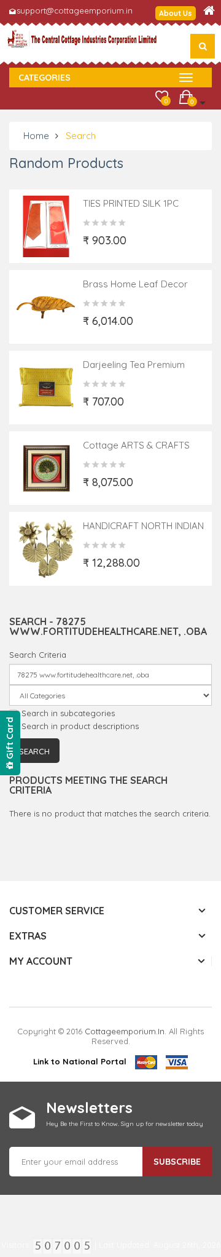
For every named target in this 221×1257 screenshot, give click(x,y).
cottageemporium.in (125, 1031)
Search (81, 136)
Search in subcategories (68, 713)
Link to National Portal (79, 1061)
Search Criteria (37, 655)
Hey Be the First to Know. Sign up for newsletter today (124, 1124)
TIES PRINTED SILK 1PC (131, 203)
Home (36, 136)
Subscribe (177, 1161)
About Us (175, 13)
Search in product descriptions (80, 726)
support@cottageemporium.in (75, 10)
